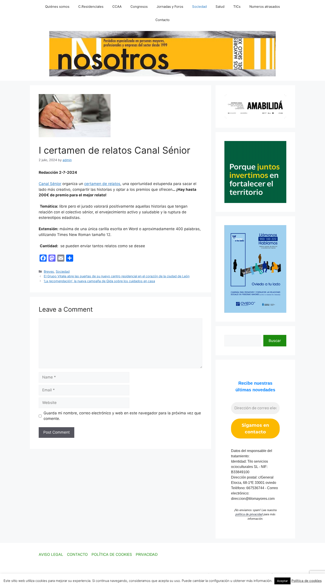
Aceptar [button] (282, 581)
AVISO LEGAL (51, 554)
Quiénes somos (57, 6)
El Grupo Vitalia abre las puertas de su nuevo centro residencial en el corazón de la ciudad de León (116, 276)
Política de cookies (306, 581)
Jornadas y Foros (170, 6)
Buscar (275, 340)
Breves (49, 271)
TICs (237, 6)
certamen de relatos (102, 184)
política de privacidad (249, 514)
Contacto (162, 20)
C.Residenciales (90, 6)
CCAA (117, 6)
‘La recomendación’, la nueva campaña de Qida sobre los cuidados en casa (99, 281)
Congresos (139, 6)
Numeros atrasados (264, 6)
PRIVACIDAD (147, 554)
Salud (220, 6)
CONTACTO (77, 554)
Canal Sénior (50, 184)
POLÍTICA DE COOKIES (112, 554)
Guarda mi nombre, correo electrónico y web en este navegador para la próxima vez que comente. (122, 416)
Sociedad (199, 6)
